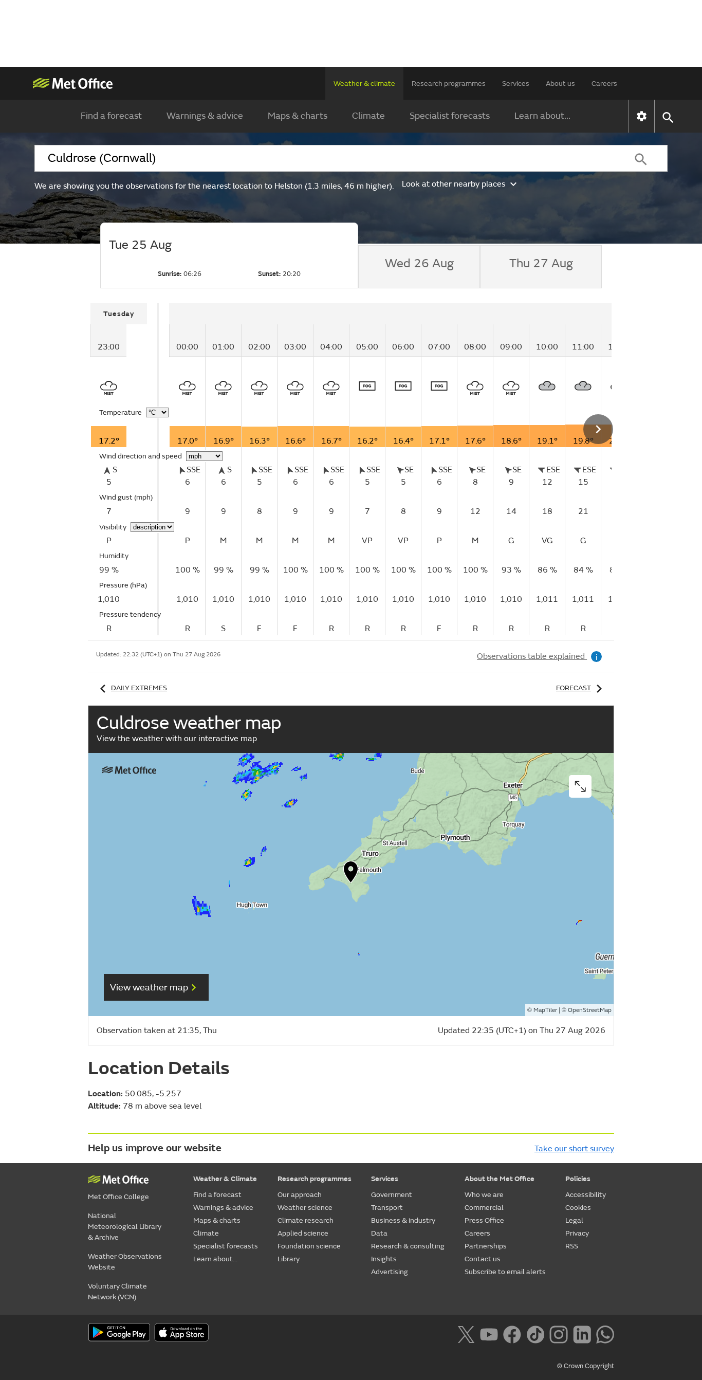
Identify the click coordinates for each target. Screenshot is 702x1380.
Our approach (300, 1194)
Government (391, 1194)
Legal (574, 1220)
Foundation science (309, 1246)
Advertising (389, 1271)
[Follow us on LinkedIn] (582, 1333)
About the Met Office (499, 1178)
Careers (604, 83)
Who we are (484, 1194)
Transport (387, 1207)
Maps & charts (297, 116)
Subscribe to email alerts (505, 1271)
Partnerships (486, 1246)
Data (379, 1233)
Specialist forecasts (450, 116)
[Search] (641, 158)
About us (560, 83)
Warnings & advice (205, 116)
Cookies (578, 1207)
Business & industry (403, 1220)
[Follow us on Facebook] (512, 1333)
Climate (368, 116)
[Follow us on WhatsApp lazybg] (605, 1333)
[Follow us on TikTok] (535, 1333)
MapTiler (545, 1010)
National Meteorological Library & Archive (124, 1226)
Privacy (577, 1233)
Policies (577, 1178)
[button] (351, 874)
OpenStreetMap (590, 1010)
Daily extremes (139, 688)
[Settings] (641, 116)
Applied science (303, 1233)
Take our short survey (574, 1149)
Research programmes (449, 83)
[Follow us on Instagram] (558, 1333)
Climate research (306, 1220)
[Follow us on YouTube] (489, 1333)
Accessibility (585, 1194)
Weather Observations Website (125, 1262)
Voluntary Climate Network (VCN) (117, 1291)
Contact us (483, 1259)
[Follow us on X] (466, 1333)
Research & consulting (408, 1246)
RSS (571, 1246)
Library (289, 1259)
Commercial (484, 1207)
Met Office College (118, 1196)
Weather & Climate (225, 1178)
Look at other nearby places (453, 184)
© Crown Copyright (585, 1366)
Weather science (305, 1207)
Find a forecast (111, 116)
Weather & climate (364, 83)
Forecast (573, 688)
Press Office (484, 1220)
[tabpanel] (124, 469)
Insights (384, 1259)
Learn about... (542, 116)
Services (515, 83)
